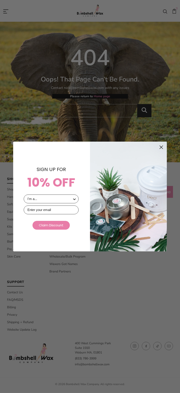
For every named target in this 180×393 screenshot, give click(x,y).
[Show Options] (74, 199)
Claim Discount (51, 225)
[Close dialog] (161, 147)
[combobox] (49, 199)
